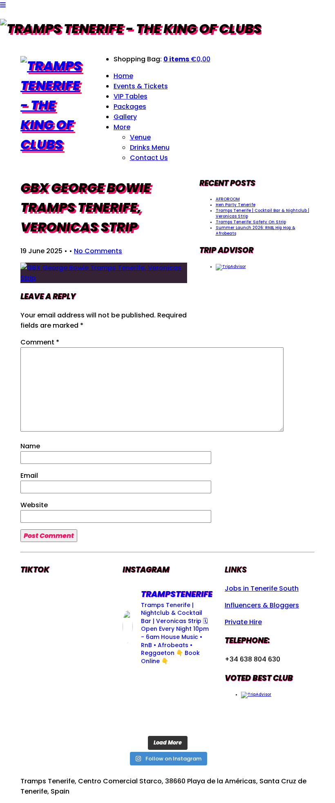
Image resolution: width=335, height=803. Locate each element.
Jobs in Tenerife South (262, 588)
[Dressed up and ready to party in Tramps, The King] (167, 702)
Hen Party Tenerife (235, 204)
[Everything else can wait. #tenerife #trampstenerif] (198, 682)
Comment (39, 342)
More (122, 127)
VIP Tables (130, 96)
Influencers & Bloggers (262, 605)
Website (34, 505)
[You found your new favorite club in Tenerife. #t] (136, 721)
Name (30, 446)
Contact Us (149, 157)
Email (29, 475)
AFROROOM (228, 199)
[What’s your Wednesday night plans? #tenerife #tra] (198, 721)
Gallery (125, 116)
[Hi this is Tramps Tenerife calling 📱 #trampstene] (136, 682)
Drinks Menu (150, 147)
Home (123, 76)
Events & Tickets (141, 86)
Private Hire (243, 622)
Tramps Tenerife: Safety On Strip (251, 222)
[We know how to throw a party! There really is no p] (167, 721)
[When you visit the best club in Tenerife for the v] (198, 702)
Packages (130, 106)
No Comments (98, 251)
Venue (140, 137)
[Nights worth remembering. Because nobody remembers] (167, 682)
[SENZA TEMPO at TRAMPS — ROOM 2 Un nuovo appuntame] (136, 702)
